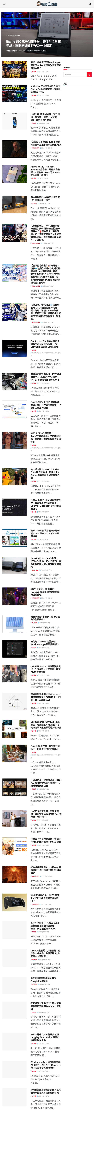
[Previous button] (9, 34)
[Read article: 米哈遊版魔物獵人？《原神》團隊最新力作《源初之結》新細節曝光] (14, 874)
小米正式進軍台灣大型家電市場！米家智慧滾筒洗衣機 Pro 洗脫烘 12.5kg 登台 (46, 813)
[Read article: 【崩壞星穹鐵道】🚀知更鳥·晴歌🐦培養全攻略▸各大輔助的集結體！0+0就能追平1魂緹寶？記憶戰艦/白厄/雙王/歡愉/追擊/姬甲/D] (14, 273)
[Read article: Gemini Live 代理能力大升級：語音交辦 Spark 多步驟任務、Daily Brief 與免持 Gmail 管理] (14, 348)
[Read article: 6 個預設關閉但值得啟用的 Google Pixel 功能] (14, 985)
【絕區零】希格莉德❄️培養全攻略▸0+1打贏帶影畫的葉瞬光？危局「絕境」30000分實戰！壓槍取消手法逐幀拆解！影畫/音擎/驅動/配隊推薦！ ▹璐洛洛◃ (46, 312)
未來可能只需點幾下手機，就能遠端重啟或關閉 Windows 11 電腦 (46, 1005)
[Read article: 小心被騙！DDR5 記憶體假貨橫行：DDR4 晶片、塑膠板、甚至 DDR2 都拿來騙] (14, 673)
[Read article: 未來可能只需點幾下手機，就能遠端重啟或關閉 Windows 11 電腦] (14, 1010)
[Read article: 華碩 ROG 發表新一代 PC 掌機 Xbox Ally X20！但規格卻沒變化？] (14, 902)
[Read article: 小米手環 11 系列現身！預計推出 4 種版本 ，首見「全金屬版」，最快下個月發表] (14, 121)
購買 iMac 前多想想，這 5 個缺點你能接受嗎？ (45, 618)
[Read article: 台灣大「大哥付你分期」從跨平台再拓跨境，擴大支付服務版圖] (14, 846)
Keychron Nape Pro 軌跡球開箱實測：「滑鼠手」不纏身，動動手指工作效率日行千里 (32, 41)
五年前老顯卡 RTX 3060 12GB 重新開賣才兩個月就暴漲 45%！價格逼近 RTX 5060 (45, 925)
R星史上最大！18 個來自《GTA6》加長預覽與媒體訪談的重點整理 (45, 591)
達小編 (34, 71)
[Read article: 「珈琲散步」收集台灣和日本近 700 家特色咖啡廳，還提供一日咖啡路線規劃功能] (14, 787)
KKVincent (35, 148)
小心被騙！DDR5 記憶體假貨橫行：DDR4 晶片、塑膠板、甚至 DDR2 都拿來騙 (45, 669)
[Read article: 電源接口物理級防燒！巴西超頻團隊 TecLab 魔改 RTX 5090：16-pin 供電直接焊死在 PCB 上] (14, 381)
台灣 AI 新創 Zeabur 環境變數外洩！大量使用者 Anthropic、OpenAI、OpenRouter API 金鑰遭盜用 (46, 504)
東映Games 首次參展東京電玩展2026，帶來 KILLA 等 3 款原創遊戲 (45, 533)
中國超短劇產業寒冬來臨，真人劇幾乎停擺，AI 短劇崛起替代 (46, 1091)
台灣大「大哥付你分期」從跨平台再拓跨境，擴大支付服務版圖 (46, 840)
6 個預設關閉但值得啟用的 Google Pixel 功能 (43, 979)
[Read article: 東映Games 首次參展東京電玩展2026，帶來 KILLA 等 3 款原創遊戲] (14, 538)
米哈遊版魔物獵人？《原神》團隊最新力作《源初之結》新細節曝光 (46, 870)
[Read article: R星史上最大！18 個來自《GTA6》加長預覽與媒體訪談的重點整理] (14, 596)
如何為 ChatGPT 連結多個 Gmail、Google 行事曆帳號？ (45, 643)
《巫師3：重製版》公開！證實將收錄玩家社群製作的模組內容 (46, 143)
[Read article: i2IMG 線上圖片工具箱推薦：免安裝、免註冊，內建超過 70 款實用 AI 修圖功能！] (14, 958)
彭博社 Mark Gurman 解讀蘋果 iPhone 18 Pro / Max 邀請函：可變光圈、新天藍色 (45, 1117)
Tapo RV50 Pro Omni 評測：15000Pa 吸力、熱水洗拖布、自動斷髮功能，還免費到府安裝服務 (46, 562)
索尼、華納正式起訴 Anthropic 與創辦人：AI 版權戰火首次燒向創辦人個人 (46, 64)
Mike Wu (34, 959)
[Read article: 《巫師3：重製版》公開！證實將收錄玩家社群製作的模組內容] (14, 149)
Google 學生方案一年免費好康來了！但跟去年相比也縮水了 (45, 747)
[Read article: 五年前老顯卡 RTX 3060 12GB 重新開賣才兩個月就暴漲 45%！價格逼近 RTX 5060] (14, 930)
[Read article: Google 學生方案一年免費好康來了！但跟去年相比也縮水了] (14, 753)
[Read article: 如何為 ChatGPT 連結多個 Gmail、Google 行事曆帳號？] (14, 649)
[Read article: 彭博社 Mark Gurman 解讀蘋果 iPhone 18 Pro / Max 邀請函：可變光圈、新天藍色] (14, 1122)
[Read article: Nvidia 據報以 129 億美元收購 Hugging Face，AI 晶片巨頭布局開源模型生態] (14, 1041)
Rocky (34, 123)
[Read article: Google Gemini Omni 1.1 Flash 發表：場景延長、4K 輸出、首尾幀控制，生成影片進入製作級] (14, 729)
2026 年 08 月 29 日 (43, 383)
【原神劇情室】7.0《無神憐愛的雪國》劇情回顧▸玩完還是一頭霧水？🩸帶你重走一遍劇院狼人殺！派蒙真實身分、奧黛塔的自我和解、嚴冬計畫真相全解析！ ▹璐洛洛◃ (46, 232)
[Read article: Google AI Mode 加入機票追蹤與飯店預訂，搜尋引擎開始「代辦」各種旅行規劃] (14, 409)
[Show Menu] (4, 3)
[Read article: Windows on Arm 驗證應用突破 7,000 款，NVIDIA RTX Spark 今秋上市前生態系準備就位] (14, 1069)
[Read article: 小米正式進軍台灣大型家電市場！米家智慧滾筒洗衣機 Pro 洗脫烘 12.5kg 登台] (14, 818)
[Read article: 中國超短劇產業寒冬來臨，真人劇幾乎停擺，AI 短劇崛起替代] (14, 1097)
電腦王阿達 (35, 570)
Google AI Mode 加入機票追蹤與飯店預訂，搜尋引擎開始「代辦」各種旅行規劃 (46, 404)
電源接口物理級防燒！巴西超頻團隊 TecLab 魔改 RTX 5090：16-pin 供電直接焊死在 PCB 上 (46, 377)
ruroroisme (36, 243)
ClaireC (10, 51)
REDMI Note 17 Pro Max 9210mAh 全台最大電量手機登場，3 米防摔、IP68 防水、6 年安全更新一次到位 (45, 171)
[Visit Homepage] (47, 3)
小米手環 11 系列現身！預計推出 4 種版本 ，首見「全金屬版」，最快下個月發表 (45, 116)
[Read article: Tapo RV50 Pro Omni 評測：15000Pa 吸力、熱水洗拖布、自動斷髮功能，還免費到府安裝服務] (14, 565)
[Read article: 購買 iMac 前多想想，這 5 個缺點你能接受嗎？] (14, 624)
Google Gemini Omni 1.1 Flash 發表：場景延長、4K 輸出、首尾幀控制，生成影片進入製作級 (46, 724)
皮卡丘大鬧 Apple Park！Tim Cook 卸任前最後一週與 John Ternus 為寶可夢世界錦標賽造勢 (45, 473)
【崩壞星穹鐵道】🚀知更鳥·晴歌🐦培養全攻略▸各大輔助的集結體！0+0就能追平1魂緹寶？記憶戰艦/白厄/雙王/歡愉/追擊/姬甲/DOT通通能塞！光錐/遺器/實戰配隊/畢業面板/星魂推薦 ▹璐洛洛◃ (45, 274)
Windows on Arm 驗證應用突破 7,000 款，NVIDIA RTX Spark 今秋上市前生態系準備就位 (46, 1064)
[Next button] (85, 34)
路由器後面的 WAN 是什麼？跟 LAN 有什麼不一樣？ (45, 199)
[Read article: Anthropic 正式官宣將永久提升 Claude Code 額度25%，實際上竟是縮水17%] (14, 93)
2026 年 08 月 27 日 (43, 1096)
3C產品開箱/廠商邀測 (13, 31)
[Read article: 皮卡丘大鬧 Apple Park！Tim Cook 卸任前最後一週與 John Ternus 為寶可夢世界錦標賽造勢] (14, 476)
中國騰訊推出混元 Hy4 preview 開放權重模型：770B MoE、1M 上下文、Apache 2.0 (46, 696)
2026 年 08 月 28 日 (43, 789)
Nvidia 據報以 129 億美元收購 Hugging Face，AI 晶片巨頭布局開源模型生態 (45, 1037)
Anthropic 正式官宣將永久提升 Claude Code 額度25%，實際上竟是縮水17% (46, 89)
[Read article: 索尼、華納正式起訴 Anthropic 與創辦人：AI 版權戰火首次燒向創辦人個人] (14, 69)
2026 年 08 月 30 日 (43, 71)
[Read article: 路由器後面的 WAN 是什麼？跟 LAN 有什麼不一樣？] (14, 204)
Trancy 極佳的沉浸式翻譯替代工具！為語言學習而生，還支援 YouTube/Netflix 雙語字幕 (46, 1145)
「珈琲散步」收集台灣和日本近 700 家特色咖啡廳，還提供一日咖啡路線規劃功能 (46, 782)
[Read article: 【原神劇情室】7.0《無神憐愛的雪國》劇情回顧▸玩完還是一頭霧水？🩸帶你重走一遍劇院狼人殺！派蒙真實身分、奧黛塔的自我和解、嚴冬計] (14, 233)
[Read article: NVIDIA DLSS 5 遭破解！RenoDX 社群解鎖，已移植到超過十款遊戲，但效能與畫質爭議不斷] (14, 440)
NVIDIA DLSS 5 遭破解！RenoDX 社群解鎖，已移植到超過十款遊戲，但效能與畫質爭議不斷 (46, 437)
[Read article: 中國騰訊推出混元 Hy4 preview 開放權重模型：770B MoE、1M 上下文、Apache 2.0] (14, 701)
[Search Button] (90, 3)
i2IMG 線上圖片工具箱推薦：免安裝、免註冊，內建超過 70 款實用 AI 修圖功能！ (45, 953)
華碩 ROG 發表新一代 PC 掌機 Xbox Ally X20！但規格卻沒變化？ (45, 897)
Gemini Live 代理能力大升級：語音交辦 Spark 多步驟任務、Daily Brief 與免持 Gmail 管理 (45, 343)
